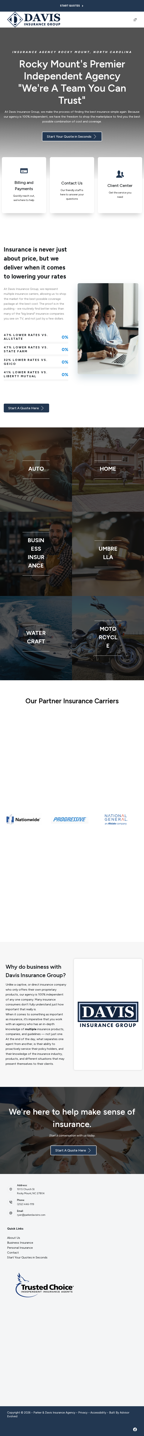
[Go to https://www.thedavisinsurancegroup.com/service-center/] (120, 185)
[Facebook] (135, 1429)
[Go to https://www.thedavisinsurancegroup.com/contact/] (72, 185)
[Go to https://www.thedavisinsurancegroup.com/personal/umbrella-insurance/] (108, 554)
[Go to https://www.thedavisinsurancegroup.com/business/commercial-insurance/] (36, 553)
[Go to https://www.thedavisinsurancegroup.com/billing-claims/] (24, 185)
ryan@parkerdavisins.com (31, 1214)
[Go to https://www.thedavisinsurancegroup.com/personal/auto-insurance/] (36, 470)
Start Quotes (70, 5)
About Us (13, 1238)
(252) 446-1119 (25, 1204)
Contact (13, 1252)
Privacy (83, 1412)
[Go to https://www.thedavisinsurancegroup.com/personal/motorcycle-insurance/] (108, 638)
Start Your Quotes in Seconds (27, 1257)
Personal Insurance (20, 1247)
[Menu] (135, 19)
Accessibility (98, 1412)
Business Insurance (20, 1242)
